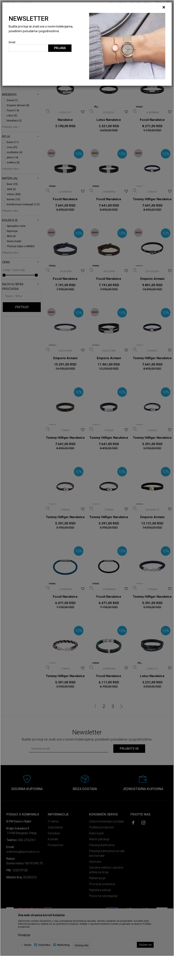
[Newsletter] (127, 46)
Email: (12, 42)
